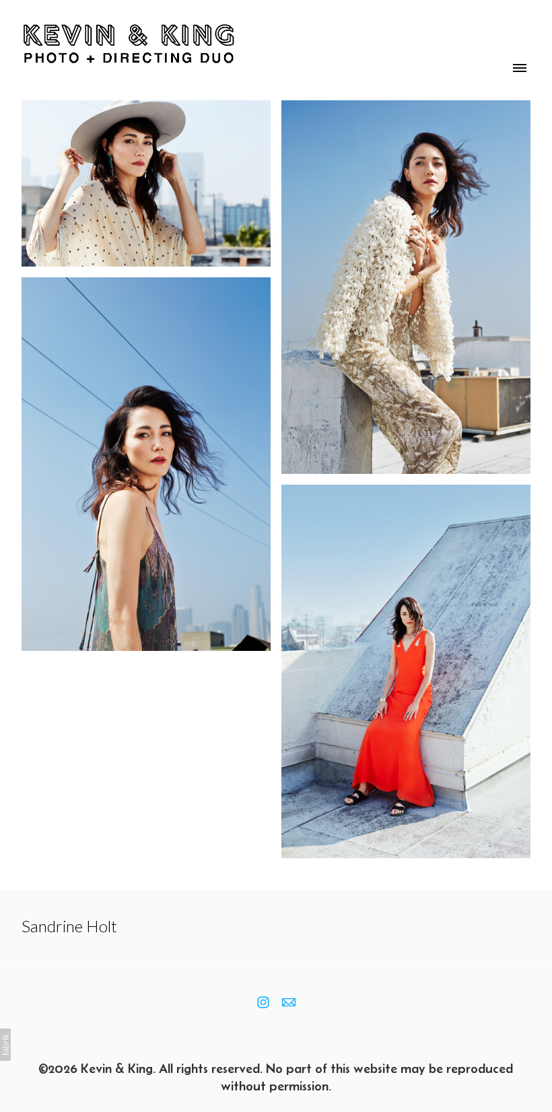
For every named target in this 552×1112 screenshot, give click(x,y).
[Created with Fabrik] (5, 1045)
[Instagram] (263, 1002)
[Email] (289, 1002)
